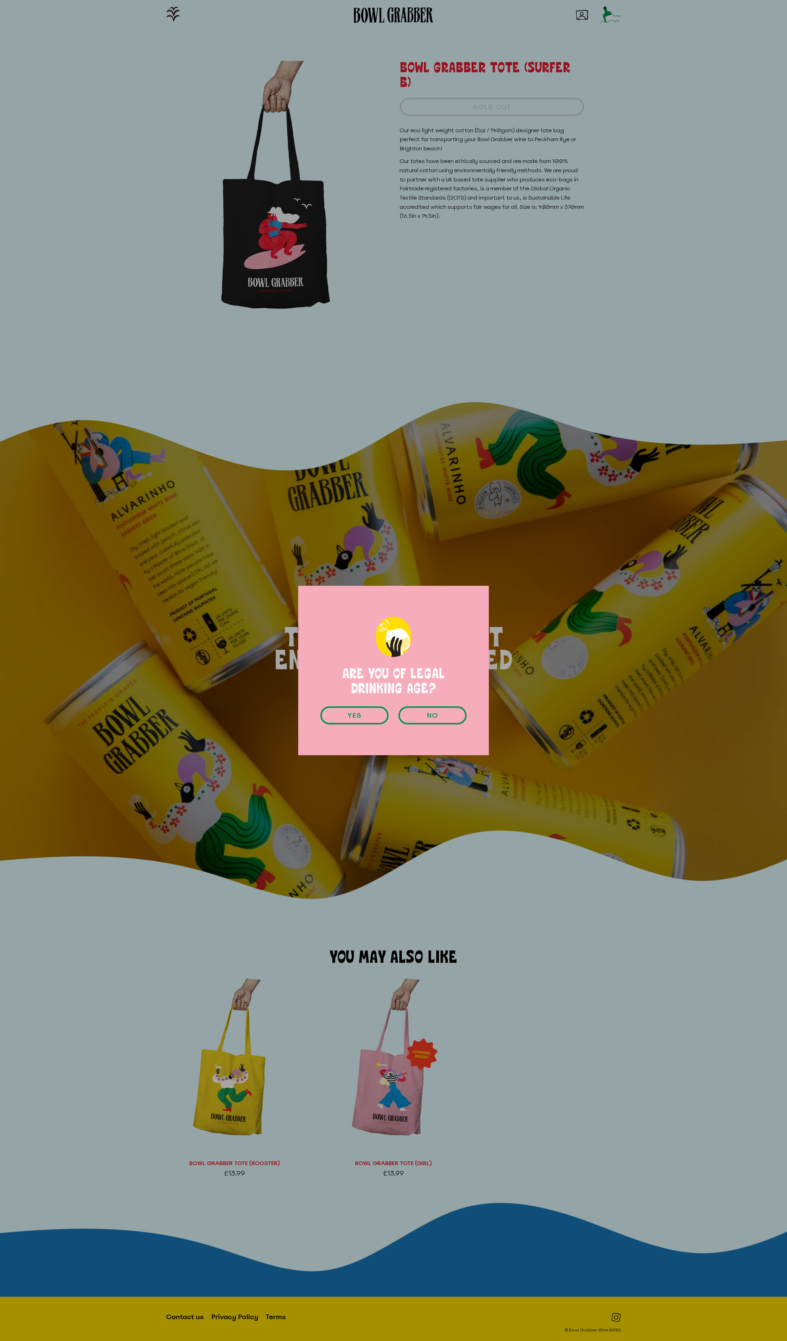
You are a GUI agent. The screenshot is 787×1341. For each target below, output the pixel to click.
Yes (354, 715)
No (432, 715)
